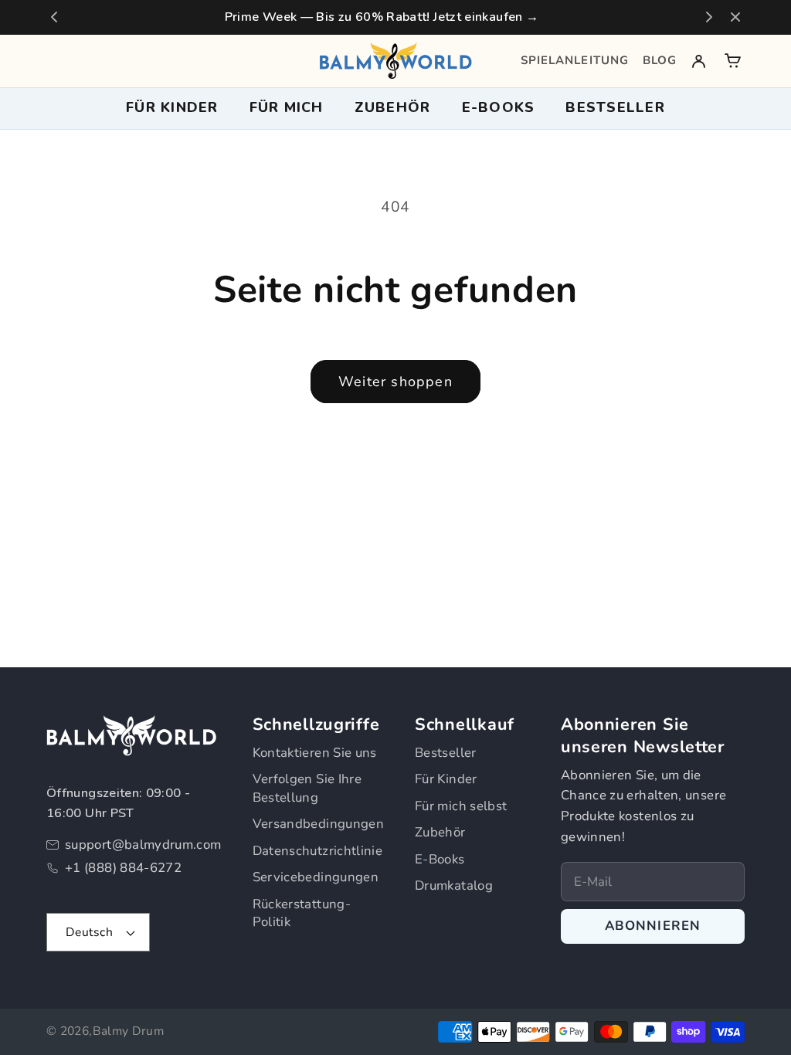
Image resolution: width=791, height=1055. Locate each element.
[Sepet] (733, 60)
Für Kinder (446, 779)
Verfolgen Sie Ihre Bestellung (307, 788)
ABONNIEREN (653, 926)
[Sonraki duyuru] (709, 17)
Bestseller (615, 107)
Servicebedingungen (316, 877)
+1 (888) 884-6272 (123, 868)
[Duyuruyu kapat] (735, 17)
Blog (660, 60)
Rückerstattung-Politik (302, 913)
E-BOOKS (498, 107)
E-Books (440, 859)
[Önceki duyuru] (54, 17)
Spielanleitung (575, 60)
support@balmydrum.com (143, 844)
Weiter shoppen (395, 381)
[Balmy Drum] (395, 61)
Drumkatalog (454, 885)
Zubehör (440, 832)
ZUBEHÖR (393, 107)
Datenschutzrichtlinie (318, 851)
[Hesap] (698, 60)
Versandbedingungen (318, 824)
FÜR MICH (287, 107)
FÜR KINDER (172, 107)
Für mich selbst (461, 806)
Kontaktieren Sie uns (315, 753)
